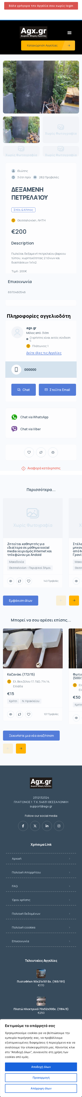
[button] (69, 32)
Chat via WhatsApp (34, 417)
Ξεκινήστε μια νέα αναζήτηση (31, 735)
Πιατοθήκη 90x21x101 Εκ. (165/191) (41, 981)
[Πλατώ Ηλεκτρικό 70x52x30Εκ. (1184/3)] (41, 1001)
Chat (26, 390)
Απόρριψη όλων (41, 1088)
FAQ (15, 886)
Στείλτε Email (60, 390)
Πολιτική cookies (23, 927)
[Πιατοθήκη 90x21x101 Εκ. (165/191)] (41, 973)
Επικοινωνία (20, 941)
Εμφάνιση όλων (20, 600)
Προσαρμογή (41, 1077)
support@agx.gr (41, 806)
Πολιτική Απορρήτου (26, 872)
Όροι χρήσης (21, 900)
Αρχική (16, 858)
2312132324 (41, 797)
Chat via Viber (30, 429)
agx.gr (31, 327)
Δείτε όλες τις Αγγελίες (44, 352)
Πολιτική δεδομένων (26, 914)
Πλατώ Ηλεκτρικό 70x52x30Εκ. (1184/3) (41, 1009)
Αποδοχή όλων (41, 1066)
